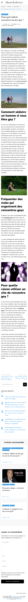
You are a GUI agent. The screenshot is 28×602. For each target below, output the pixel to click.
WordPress (19, 599)
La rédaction (6, 24)
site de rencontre (22, 81)
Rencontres (5, 14)
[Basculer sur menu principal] (2, 2)
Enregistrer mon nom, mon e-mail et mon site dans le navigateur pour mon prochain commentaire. (12, 575)
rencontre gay (8, 218)
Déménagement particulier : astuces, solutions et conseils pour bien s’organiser (15, 430)
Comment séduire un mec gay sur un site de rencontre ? (12, 454)
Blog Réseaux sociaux (17, 448)
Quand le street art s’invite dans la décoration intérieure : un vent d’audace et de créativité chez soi (15, 405)
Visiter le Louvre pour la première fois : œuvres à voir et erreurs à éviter (15, 413)
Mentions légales (21, 593)
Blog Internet (6, 448)
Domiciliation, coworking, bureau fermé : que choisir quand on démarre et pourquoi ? (15, 421)
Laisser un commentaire (7, 25)
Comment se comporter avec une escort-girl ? (12, 510)
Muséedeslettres (14, 2)
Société (12, 484)
